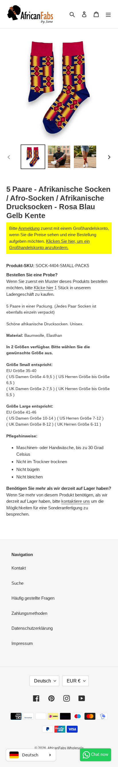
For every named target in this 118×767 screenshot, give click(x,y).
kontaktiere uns (75, 501)
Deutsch (42, 680)
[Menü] (108, 14)
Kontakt (18, 568)
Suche (17, 583)
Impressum (22, 643)
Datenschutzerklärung (32, 628)
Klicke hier (43, 287)
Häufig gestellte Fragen (32, 598)
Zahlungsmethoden (29, 613)
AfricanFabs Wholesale (66, 748)
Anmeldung (29, 228)
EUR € (73, 680)
